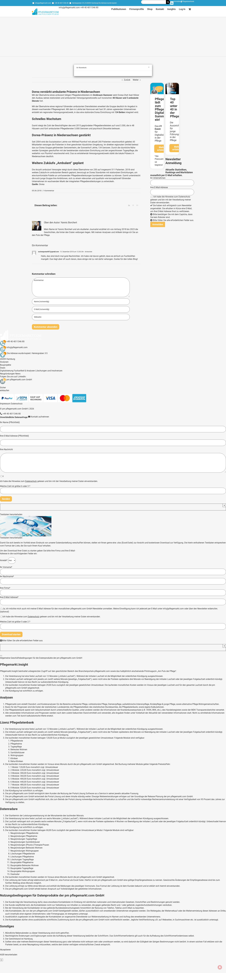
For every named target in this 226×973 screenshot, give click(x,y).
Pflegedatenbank (188, 1)
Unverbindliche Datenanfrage (14, 417)
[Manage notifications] (220, 967)
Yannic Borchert (69, 222)
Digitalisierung (6, 370)
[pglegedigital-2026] (157, 84)
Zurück (127, 80)
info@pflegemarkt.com (43, 3)
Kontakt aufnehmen (39, 416)
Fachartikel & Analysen (24, 370)
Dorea (97, 112)
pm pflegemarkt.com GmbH (19, 379)
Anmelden (177, 1)
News (17, 373)
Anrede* (4, 560)
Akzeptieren (5, 949)
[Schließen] (1, 655)
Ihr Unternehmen (157, 178)
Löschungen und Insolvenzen (48, 370)
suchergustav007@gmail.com (48, 252)
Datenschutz (184, 196)
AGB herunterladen (8, 954)
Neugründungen (7, 373)
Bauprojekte (5, 365)
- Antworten (88, 252)
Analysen (4, 362)
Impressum (5, 403)
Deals (2, 368)
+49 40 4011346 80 (62, 3)
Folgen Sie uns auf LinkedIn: (13, 376)
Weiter (136, 80)
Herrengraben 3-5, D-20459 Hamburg (85, 3)
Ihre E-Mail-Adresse (159, 187)
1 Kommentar (48, 191)
